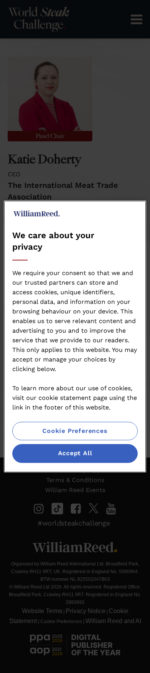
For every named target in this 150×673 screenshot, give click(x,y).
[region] (75, 336)
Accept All (75, 453)
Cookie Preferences (74, 430)
